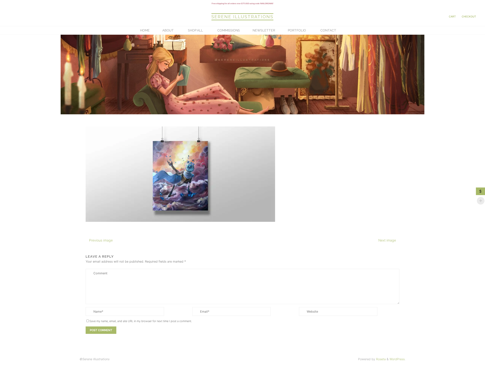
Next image (387, 240)
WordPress (397, 359)
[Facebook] (21, 16)
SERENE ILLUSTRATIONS (242, 16)
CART (452, 16)
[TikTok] (51, 16)
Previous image (101, 240)
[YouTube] (31, 16)
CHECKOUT (469, 16)
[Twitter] (41, 16)
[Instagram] (12, 16)
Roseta (380, 359)
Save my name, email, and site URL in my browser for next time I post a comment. (140, 321)
